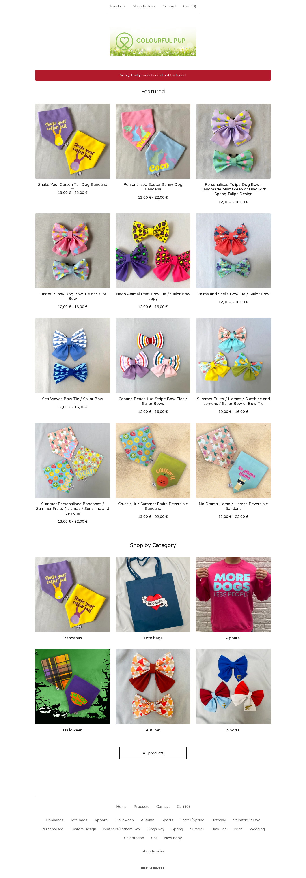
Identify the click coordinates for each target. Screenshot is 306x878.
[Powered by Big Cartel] (153, 868)
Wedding (257, 829)
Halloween (125, 820)
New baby (173, 838)
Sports (167, 820)
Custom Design (83, 829)
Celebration (134, 838)
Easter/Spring (192, 820)
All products (153, 753)
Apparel (101, 820)
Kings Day (155, 829)
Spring (177, 829)
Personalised (52, 829)
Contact (169, 6)
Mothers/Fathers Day (121, 829)
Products (118, 6)
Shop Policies (144, 6)
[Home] (153, 41)
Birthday (218, 820)
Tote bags (78, 820)
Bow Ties (218, 829)
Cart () (189, 6)
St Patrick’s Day (246, 820)
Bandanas (54, 820)
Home (121, 806)
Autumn (147, 820)
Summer (197, 829)
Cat (154, 838)
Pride (238, 829)
